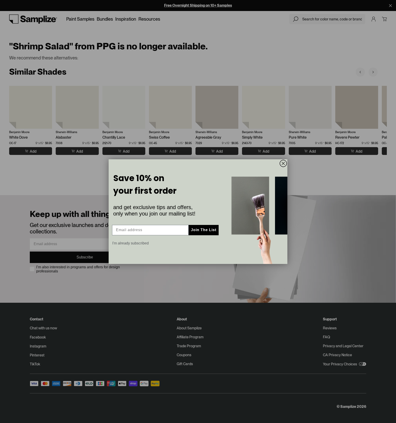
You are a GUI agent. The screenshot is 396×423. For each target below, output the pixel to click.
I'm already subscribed (130, 243)
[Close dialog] (283, 163)
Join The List (203, 230)
